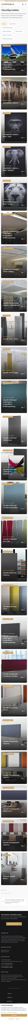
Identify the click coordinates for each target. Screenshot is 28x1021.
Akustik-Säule (19, 31)
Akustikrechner (8, 903)
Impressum (9, 997)
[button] (8, 963)
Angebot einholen (13, 923)
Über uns (9, 993)
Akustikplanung (8, 900)
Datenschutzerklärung (12, 1012)
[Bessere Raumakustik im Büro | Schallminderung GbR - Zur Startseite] (7, 4)
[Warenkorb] (22, 4)
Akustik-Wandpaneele (8, 38)
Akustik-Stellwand (7, 31)
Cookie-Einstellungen (21, 1003)
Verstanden (14, 1015)
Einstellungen (11, 1018)
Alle (4, 23)
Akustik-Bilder (13, 23)
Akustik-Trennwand (8, 35)
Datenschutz (9, 1001)
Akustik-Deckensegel (8, 27)
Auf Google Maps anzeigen (7, 967)
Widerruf (18, 1018)
